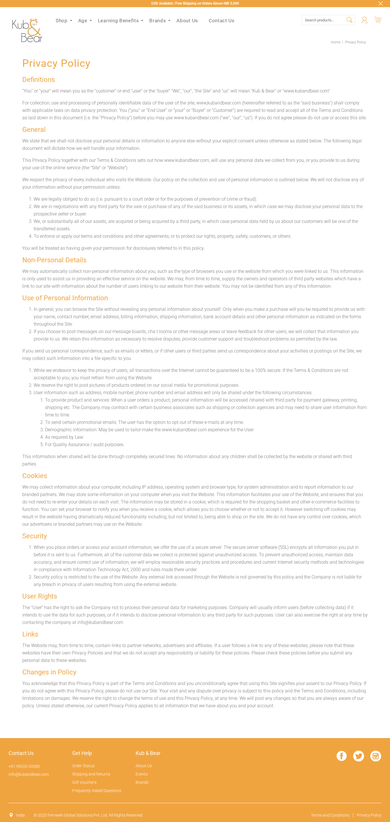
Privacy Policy (369, 815)
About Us (144, 765)
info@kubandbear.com (100, 622)
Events (142, 774)
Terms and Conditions (330, 815)
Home (335, 42)
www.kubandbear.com (196, 117)
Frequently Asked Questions (96, 790)
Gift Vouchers (84, 782)
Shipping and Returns (91, 774)
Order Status (83, 765)
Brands (142, 782)
